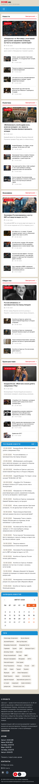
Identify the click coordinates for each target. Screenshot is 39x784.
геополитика (26, 676)
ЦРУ (13, 672)
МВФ (26, 655)
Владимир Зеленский (10, 645)
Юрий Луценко (8, 676)
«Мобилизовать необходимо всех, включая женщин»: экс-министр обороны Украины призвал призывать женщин (18, 463)
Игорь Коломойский (10, 655)
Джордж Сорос (30, 648)
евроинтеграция (9, 679)
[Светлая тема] (15, 774)
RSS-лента (6, 768)
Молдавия (22, 659)
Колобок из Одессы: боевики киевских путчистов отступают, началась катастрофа (17, 565)
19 (14, 619)
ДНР (21, 648)
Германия (7, 648)
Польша (19, 665)
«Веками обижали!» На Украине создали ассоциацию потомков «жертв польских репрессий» (19, 573)
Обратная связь (7, 765)
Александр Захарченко (11, 638)
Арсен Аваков (25, 638)
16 (34, 615)
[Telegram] (3, 772)
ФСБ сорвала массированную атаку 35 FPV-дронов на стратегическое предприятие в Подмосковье (23, 424)
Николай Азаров (8, 662)
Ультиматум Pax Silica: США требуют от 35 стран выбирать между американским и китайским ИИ (23, 167)
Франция (6, 672)
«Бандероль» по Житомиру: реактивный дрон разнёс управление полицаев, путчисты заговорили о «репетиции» (19, 41)
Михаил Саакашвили (10, 659)
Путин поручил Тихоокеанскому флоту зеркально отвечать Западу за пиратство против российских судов (19, 537)
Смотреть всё (30, 16)
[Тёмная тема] (19, 774)
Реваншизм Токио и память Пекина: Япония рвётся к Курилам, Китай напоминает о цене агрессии (23, 156)
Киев (20, 655)
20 (19, 619)
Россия (27, 665)
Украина (26, 669)
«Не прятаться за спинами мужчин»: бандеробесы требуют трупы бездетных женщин (23, 79)
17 (5, 619)
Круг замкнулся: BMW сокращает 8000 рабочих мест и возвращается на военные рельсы (23, 268)
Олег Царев (19, 662)
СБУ (33, 665)
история (6, 683)
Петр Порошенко (9, 665)
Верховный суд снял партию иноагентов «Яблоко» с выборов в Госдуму (23, 90)
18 (10, 619)
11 (9, 615)
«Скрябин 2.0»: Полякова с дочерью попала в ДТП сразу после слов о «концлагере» (23, 401)
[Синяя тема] (23, 774)
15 (29, 615)
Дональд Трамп (8, 652)
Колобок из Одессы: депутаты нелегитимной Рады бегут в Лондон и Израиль (23, 320)
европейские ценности (23, 679)
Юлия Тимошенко (23, 672)
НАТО (29, 659)
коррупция (15, 683)
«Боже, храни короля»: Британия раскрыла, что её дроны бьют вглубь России (23, 58)
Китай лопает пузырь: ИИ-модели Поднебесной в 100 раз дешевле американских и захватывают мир (23, 244)
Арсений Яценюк (9, 641)
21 (24, 619)
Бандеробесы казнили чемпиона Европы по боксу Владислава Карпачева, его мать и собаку (22, 413)
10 (5, 615)
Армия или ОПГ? (17, 433)
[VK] (7, 772)
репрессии (7, 686)
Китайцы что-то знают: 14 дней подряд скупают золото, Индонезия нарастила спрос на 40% (23, 233)
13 (19, 615)
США (5, 669)
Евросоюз (19, 652)
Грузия (14, 648)
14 (24, 615)
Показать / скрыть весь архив (11, 757)
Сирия (11, 669)
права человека (26, 683)
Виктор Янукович (22, 641)
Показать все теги (18, 686)
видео (17, 676)
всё (33, 444)
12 (14, 615)
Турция (18, 669)
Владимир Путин (24, 645)
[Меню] (3, 9)
